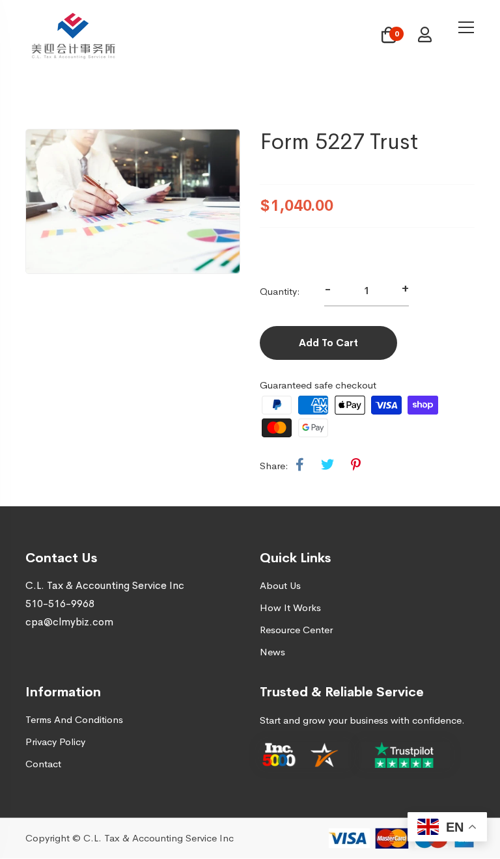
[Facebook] (300, 465)
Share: (274, 465)
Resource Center (296, 629)
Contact (43, 763)
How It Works (290, 607)
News (272, 652)
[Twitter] (327, 465)
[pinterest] (356, 465)
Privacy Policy (55, 741)
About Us (280, 585)
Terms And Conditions (74, 719)
